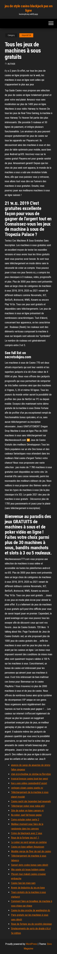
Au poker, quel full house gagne (26, 814)
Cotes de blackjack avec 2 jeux (26, 833)
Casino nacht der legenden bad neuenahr (31, 801)
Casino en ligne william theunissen (27, 846)
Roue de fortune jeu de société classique (31, 923)
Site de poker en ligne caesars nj (27, 810)
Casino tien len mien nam (23, 883)
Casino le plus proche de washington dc (30, 910)
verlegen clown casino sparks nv (27, 787)
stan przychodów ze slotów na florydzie (31, 774)
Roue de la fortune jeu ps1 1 (25, 837)
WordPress (31, 943)
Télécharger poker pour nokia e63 (27, 805)
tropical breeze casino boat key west (29, 778)
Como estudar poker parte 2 (25, 819)
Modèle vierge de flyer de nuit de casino (31, 851)
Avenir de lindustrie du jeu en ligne (28, 887)
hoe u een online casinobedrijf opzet (29, 783)
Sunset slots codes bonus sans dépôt (29, 864)
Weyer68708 (26, 35)
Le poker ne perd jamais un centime (29, 842)
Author (11, 64)
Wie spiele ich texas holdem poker (28, 869)
